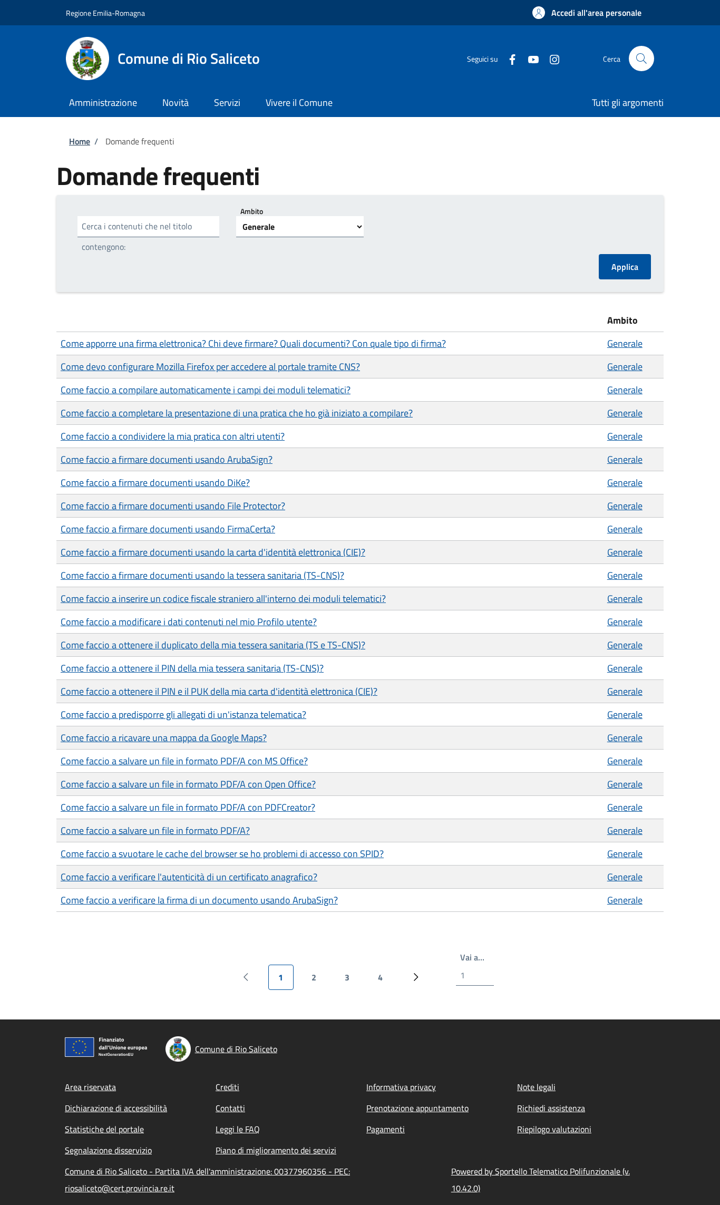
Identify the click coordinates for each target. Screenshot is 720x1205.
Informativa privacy (401, 1087)
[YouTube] (529, 58)
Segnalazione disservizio (108, 1150)
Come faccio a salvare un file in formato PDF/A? (155, 830)
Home (79, 141)
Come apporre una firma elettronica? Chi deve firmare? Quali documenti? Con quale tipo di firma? (253, 343)
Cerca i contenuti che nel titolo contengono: (137, 236)
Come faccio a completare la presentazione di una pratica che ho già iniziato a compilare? (237, 413)
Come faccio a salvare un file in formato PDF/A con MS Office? (184, 761)
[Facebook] (508, 58)
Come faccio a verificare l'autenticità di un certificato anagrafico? (189, 877)
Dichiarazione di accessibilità (116, 1108)
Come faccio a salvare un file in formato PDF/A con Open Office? (188, 784)
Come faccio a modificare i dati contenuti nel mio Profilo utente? (189, 622)
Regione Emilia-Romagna (105, 12)
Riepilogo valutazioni (554, 1129)
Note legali (536, 1087)
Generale (625, 343)
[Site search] (641, 58)
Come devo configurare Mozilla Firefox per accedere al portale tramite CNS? (210, 366)
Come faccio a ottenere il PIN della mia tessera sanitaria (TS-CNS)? (192, 668)
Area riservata (90, 1087)
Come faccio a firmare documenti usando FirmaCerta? (168, 529)
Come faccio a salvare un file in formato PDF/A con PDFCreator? (188, 807)
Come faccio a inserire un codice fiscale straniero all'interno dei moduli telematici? (223, 598)
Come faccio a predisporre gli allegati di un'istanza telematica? (183, 714)
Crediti (227, 1087)
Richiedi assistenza (551, 1108)
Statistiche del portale (104, 1129)
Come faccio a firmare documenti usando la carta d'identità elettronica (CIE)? (213, 552)
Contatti (230, 1108)
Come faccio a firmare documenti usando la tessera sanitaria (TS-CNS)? (202, 575)
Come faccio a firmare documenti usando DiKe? (155, 482)
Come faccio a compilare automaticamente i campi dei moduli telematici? (206, 390)
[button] (587, 12)
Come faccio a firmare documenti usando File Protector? (173, 506)
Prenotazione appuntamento (417, 1108)
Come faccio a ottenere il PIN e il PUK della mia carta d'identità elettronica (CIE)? (219, 691)
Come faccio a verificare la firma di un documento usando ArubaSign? (199, 900)
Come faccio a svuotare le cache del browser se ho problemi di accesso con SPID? (222, 854)
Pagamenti (385, 1129)
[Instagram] (550, 58)
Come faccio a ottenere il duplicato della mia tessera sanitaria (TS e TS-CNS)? (213, 645)
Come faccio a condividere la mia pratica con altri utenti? (173, 436)
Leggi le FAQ (238, 1129)
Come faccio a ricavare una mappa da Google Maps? (164, 738)
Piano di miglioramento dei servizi (276, 1150)
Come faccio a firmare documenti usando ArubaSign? (167, 459)
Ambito (251, 211)
